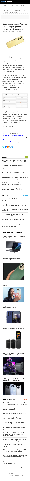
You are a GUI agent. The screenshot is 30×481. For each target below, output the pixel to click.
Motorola (18, 10)
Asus (18, 8)
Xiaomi (5, 5)
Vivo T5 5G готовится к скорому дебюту (14, 413)
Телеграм (13, 142)
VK (22, 142)
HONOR (16, 5)
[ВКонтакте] (6, 147)
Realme (22, 5)
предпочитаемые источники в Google (13, 135)
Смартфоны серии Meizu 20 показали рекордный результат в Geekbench (14, 26)
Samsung (10, 5)
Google (5, 12)
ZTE (13, 10)
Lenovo (11, 12)
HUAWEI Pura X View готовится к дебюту (14, 467)
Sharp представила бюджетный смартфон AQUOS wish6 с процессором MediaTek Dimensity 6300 (15, 456)
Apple (24, 10)
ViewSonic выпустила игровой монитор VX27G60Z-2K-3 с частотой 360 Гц (13, 354)
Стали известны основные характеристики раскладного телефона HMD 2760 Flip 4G (14, 327)
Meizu (9, 17)
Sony (4, 10)
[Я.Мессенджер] (3, 147)
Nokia (14, 8)
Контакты (14, 472)
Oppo (8, 10)
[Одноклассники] (8, 147)
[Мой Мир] (12, 147)
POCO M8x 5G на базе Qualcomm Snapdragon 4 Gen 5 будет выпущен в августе (12, 260)
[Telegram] (10, 147)
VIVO (22, 8)
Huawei (5, 8)
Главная (5, 17)
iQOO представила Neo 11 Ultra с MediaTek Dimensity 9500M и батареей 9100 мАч (14, 379)
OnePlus (16, 12)
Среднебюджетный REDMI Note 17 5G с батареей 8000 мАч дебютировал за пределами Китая (14, 434)
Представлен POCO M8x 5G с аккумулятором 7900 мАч (10, 306)
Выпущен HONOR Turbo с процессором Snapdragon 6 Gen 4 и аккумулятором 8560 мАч (14, 167)
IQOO (10, 8)
